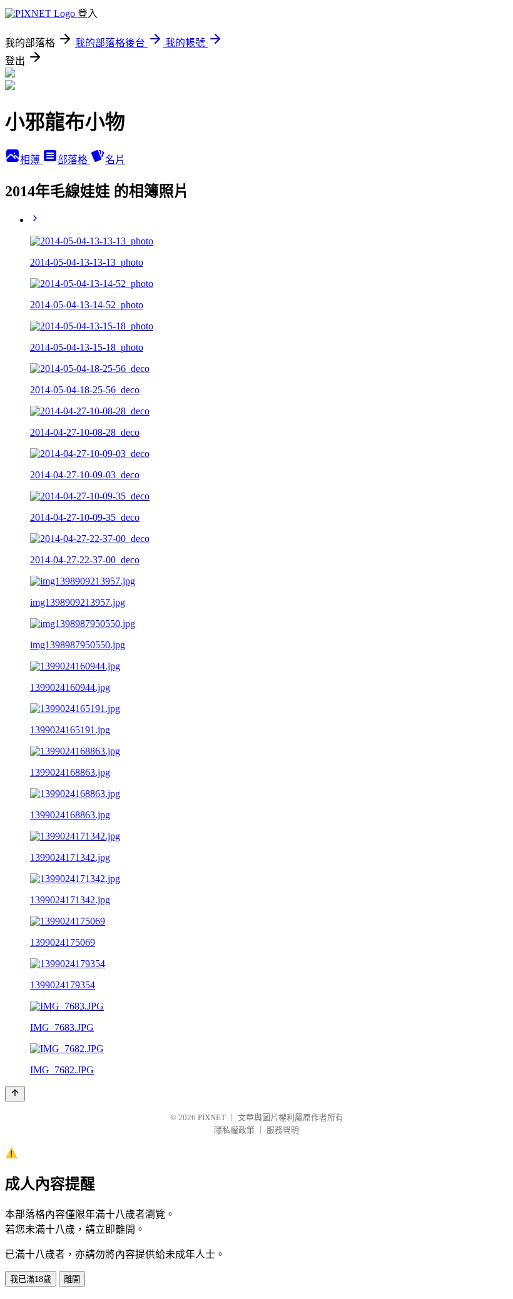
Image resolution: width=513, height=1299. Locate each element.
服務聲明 (283, 1130)
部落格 (74, 159)
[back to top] (15, 1093)
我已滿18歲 (30, 1279)
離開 (72, 1279)
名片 (115, 159)
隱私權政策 (234, 1130)
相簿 (31, 159)
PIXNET (212, 1117)
